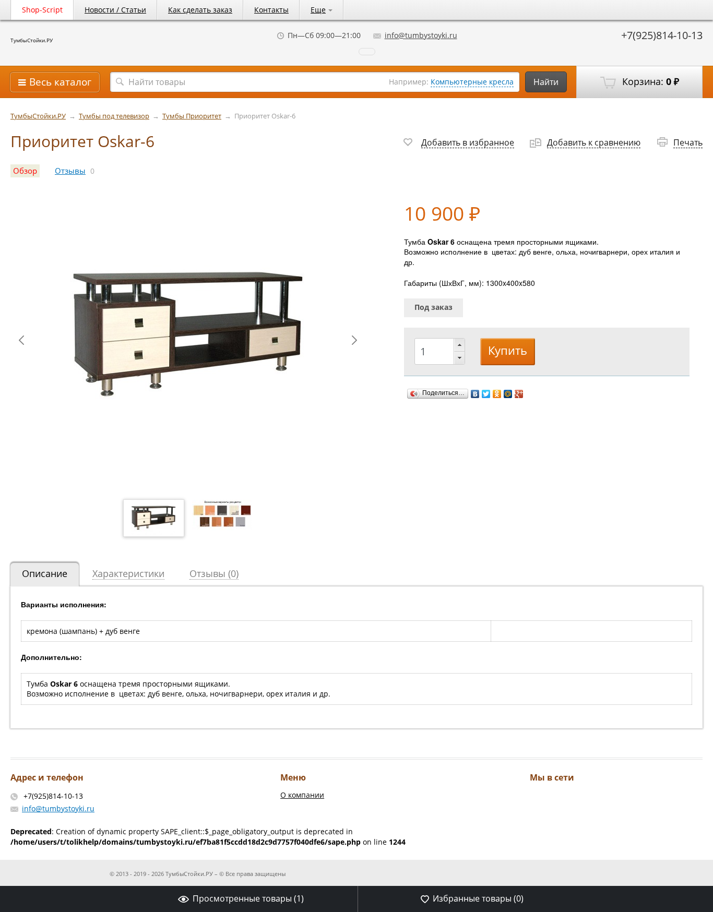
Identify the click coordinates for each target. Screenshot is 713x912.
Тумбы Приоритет (191, 116)
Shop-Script (42, 10)
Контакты (271, 10)
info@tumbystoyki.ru (421, 35)
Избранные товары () (478, 898)
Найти (545, 82)
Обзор (25, 170)
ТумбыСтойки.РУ (31, 40)
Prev (21, 340)
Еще (318, 10)
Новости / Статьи (115, 10)
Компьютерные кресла (472, 82)
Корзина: (649, 81)
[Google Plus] (519, 394)
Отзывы (70, 170)
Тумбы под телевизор (114, 116)
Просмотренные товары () (248, 898)
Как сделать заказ (200, 10)
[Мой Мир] (508, 394)
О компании (302, 795)
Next (354, 340)
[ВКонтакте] (475, 394)
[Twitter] (486, 394)
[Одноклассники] (497, 394)
